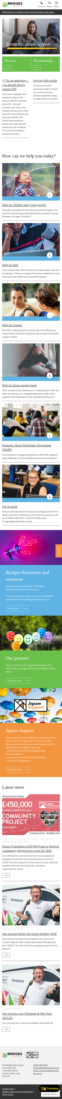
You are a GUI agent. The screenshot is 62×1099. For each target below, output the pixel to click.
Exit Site (58, 551)
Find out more (14, 680)
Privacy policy (8, 1089)
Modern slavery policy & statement (17, 1091)
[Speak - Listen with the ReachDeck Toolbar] (49, 1088)
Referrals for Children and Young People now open (28, 12)
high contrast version (50, 1092)
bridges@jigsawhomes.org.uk (46, 1068)
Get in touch (7, 1094)
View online (13, 608)
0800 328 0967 (40, 1065)
